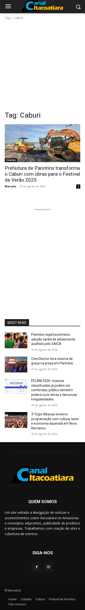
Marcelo (10, 186)
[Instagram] (48, 567)
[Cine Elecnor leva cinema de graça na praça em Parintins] (16, 364)
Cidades (11, 160)
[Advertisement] (42, 65)
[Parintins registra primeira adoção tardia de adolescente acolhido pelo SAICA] (16, 340)
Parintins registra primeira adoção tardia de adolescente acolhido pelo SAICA (53, 339)
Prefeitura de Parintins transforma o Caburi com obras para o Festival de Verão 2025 (42, 174)
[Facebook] (36, 567)
